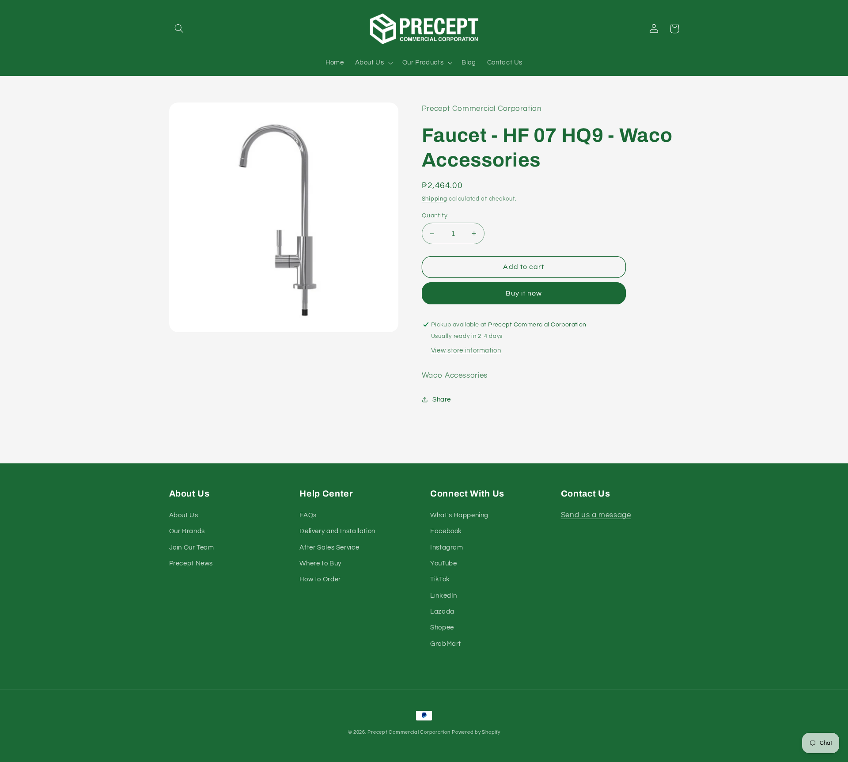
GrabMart (445, 644)
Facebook (446, 531)
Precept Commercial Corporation (408, 732)
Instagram (446, 547)
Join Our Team (191, 547)
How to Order (320, 579)
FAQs (308, 515)
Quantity (434, 215)
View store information (466, 350)
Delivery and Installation (337, 531)
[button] (179, 29)
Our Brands (187, 531)
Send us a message (596, 515)
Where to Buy (320, 563)
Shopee (442, 627)
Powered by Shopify (476, 732)
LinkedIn (443, 595)
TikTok (440, 579)
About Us (183, 515)
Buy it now (524, 293)
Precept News (191, 563)
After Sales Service (329, 547)
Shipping (434, 199)
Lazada (442, 611)
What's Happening (459, 515)
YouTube (443, 563)
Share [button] (441, 399)
